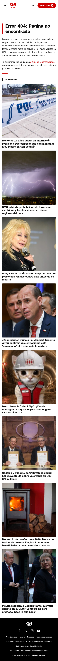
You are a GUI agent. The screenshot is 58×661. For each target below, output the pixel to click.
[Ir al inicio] (13, 5)
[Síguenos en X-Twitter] (26, 631)
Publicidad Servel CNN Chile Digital (39, 642)
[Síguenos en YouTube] (39, 631)
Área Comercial (12, 637)
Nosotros (30, 637)
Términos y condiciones (15, 642)
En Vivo (22, 637)
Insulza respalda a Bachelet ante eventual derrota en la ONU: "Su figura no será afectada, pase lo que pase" (27, 609)
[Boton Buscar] (33, 5)
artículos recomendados (42, 62)
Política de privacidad (44, 637)
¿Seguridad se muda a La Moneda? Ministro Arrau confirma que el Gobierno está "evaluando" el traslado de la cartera (28, 343)
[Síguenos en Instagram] (32, 631)
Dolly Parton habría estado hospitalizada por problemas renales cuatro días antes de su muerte (29, 276)
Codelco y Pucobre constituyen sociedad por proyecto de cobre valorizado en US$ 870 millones (27, 476)
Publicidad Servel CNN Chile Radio (29, 646)
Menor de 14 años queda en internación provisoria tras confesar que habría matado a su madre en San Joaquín (28, 144)
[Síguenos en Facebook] (19, 631)
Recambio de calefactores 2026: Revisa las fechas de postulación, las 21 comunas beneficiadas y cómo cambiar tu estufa (28, 542)
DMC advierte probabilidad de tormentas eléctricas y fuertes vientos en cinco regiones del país (26, 210)
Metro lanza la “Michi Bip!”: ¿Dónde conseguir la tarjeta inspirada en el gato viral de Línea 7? (26, 409)
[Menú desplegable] (5, 5)
